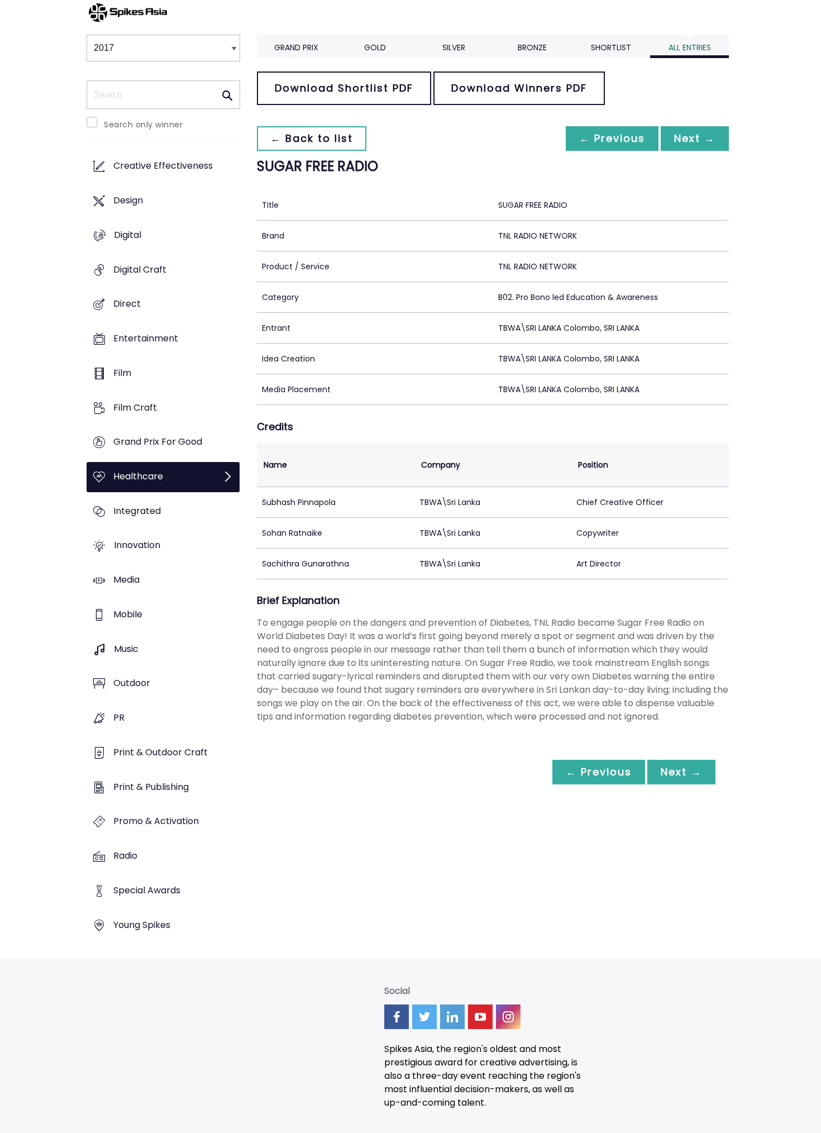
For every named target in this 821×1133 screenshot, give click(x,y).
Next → (694, 138)
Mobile (127, 614)
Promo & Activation (156, 821)
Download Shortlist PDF (344, 88)
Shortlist (611, 47)
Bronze (532, 47)
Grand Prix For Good (157, 442)
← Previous (612, 138)
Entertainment (145, 338)
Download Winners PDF (519, 88)
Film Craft (135, 407)
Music (126, 648)
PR (119, 718)
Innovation (137, 545)
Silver (453, 47)
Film (122, 372)
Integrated (137, 510)
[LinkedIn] (452, 1017)
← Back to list (311, 138)
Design (128, 200)
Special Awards (146, 890)
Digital (127, 234)
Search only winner (143, 124)
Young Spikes (141, 924)
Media (126, 580)
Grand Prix (296, 47)
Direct (127, 304)
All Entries (690, 47)
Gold (375, 47)
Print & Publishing (151, 786)
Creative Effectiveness (163, 166)
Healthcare (138, 476)
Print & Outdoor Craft (160, 752)
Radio (125, 855)
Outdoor (131, 683)
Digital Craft (139, 269)
